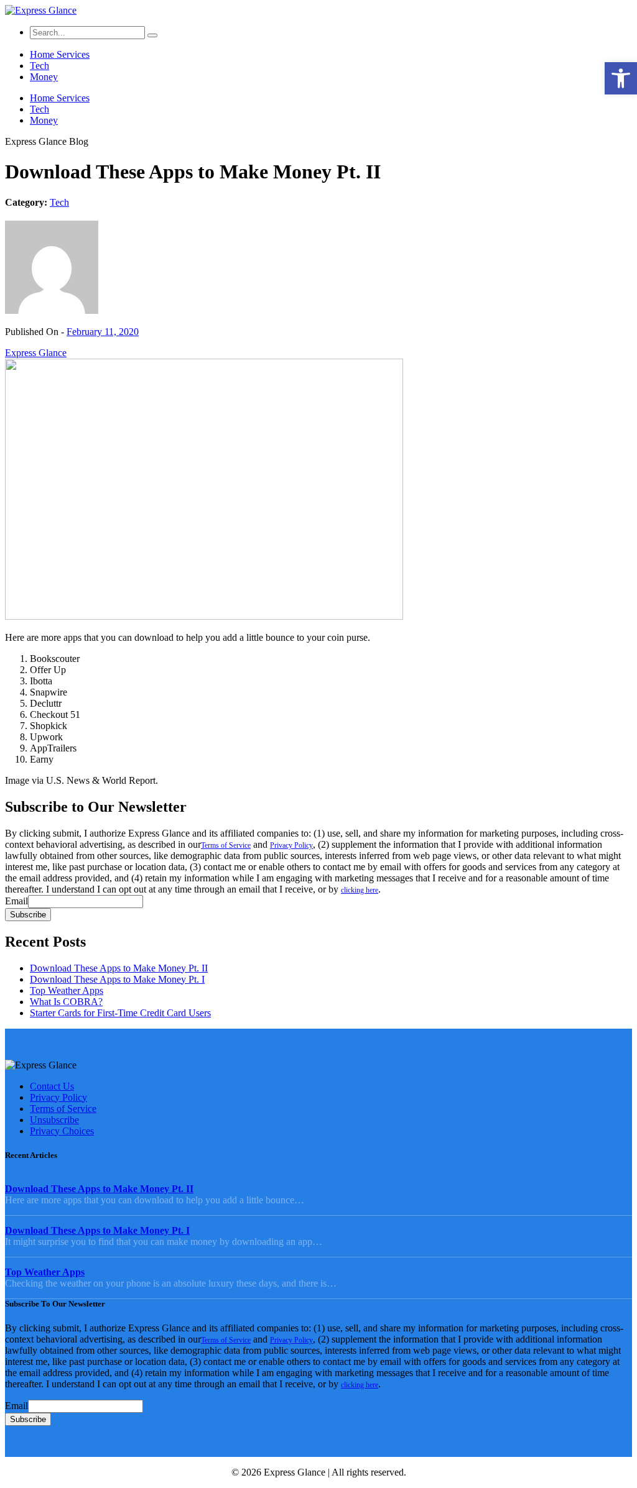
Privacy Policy (291, 845)
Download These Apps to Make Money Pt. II (119, 968)
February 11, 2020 (103, 331)
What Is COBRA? (66, 1001)
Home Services (60, 54)
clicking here (359, 890)
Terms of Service (226, 845)
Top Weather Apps (66, 990)
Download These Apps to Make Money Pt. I (117, 979)
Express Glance (36, 352)
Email (16, 901)
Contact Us (52, 1086)
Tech (39, 65)
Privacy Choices (62, 1131)
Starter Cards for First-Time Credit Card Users (120, 1013)
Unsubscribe (54, 1119)
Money (44, 76)
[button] (621, 78)
